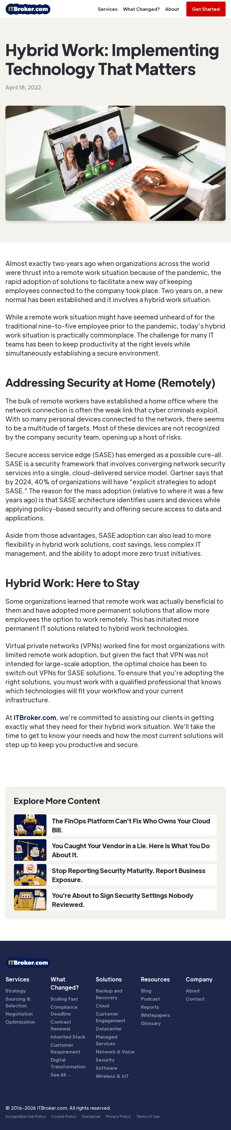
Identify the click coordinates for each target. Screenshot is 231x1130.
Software (106, 1068)
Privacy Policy (118, 1116)
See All (61, 1075)
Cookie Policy (63, 1116)
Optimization (20, 1022)
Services (108, 9)
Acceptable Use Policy (25, 1116)
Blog (146, 991)
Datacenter (109, 1029)
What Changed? (141, 9)
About (172, 9)
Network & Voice (115, 1052)
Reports (150, 1007)
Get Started (206, 9)
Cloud (102, 1006)
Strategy (15, 991)
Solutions (109, 979)
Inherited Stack (68, 1037)
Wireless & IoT (112, 1076)
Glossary (151, 1023)
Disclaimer (91, 1116)
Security (105, 1060)
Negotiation (19, 1014)
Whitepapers (155, 1015)
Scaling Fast (64, 999)
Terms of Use (147, 1116)
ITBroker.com (35, 717)
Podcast (150, 999)
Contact (195, 999)
